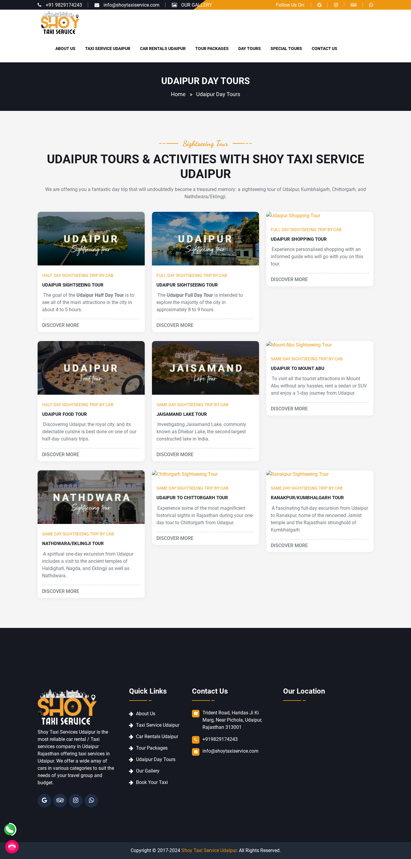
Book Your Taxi (152, 782)
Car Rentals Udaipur (157, 736)
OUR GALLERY (196, 5)
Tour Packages (152, 748)
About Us (145, 713)
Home (178, 94)
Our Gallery (147, 771)
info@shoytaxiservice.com (131, 5)
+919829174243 (220, 739)
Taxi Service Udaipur (157, 725)
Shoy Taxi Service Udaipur (208, 850)
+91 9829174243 (64, 5)
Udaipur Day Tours (155, 759)
